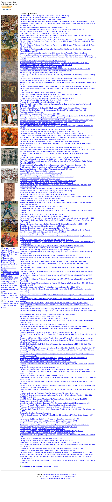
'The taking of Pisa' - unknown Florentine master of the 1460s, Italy (43, 226)
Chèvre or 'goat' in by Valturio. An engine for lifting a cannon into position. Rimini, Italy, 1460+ (57, 218)
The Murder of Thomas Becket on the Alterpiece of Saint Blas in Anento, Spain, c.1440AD (51, 133)
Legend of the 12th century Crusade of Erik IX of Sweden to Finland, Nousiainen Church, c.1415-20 (55, 69)
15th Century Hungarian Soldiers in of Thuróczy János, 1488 (49, 393)
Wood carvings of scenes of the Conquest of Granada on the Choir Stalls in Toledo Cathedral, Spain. (54, 425)
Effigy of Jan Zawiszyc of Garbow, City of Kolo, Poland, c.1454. (42, 200)
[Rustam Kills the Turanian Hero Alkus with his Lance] (9, 146)
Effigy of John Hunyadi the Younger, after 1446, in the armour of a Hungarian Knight (49, 159)
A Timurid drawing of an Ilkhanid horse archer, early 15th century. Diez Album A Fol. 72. (51, 94)
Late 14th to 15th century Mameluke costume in (43, 61)
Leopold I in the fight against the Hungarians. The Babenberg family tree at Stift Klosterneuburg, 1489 (55, 403)
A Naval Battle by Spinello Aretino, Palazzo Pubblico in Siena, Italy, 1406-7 (46, 31)
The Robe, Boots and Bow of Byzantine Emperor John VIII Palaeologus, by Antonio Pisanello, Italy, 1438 (56, 120)
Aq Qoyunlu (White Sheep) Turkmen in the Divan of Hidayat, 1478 (43, 324)
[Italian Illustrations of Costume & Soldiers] (10, 299)
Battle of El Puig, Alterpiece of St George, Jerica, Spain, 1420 (41, 73)
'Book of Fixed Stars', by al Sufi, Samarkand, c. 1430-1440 (40, 114)
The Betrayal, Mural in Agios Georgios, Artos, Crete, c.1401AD (42, 19)
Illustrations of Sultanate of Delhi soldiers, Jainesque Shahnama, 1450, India (46, 169)
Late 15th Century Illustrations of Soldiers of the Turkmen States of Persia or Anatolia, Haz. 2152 (53, 399)
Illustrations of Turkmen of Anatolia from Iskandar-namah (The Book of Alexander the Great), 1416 (54, 63)
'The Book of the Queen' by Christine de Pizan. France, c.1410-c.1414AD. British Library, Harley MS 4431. (57, 39)
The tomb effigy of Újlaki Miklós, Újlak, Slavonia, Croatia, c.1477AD (44, 318)
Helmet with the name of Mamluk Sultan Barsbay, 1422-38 (40, 102)
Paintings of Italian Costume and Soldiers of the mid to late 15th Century (45, 360)
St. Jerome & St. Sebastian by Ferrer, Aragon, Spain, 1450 (40, 179)
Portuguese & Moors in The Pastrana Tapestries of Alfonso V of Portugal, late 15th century (51, 407)
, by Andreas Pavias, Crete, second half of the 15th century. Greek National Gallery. (54, 303)
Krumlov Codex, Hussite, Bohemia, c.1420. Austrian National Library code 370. (47, 80)
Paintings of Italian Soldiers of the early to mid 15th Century (40, 92)
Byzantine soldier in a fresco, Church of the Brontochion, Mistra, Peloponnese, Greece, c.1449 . (53, 165)
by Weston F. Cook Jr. (50, 157)
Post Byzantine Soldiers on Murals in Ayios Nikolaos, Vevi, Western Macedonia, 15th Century (52, 167)
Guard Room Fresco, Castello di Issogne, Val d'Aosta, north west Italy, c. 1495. (47, 433)
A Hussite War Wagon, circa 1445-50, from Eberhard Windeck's (49, 151)
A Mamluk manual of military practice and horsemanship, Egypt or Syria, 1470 (47, 250)
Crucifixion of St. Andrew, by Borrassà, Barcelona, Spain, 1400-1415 (44, 33)
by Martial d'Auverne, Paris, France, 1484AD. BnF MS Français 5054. (53, 358)
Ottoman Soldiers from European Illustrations (35, 413)
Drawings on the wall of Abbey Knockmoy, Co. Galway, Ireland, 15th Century (47, 177)
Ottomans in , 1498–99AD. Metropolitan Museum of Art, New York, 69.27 (52, 448)
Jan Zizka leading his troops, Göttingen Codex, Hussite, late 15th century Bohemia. (48, 427)
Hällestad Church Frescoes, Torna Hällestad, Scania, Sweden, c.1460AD (45, 216)
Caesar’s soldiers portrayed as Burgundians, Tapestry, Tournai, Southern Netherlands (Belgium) (53, 261)
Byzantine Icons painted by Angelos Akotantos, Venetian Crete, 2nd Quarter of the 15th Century (53, 122)
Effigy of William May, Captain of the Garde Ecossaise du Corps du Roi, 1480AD (48, 332)
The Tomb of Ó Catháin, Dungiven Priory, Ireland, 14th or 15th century (44, 15)
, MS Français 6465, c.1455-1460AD (43, 208)
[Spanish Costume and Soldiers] (9, 30)
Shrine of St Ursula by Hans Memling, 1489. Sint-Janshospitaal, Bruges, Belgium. (48, 405)
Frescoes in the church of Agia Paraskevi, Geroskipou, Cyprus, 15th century (46, 191)
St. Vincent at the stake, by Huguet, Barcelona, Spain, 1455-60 (41, 206)
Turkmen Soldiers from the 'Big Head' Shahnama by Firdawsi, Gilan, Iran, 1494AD (49, 421)
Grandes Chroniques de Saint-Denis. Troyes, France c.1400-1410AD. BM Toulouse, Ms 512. (52, 29)
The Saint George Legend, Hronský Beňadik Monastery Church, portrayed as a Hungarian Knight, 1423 (56, 86)
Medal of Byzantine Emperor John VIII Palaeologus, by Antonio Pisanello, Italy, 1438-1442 (51, 132)
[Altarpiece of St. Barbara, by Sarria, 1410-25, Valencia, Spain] (9, 61)
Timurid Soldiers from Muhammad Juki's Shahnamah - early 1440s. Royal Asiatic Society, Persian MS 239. (57, 135)
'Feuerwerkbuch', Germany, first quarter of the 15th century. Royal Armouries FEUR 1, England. (53, 53)
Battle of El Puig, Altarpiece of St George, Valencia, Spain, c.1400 (43, 17)
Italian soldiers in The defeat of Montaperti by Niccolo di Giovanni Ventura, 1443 (57, 137)
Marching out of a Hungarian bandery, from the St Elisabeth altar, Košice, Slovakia (48, 189)
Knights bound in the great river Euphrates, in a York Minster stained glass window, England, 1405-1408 (56, 35)
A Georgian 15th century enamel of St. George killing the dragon (42, 175)
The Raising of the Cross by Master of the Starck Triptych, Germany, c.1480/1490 (48, 362)
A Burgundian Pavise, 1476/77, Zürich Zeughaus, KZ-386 (40, 316)
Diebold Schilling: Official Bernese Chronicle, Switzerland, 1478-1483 (53, 326)
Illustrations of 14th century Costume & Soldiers (59, 474)
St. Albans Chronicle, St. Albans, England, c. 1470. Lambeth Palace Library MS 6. (48, 255)
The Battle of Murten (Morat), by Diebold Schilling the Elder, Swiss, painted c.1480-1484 (57, 348)
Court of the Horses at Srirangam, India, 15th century (38, 171)
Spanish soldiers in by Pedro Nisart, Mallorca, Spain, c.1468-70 (46, 240)
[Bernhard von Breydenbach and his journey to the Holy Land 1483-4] (10, 276)
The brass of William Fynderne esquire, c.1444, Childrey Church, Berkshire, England (49, 141)
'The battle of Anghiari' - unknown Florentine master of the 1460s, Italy (44, 228)
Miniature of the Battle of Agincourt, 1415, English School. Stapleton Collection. (47, 194)
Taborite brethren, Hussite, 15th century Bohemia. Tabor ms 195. (42, 429)
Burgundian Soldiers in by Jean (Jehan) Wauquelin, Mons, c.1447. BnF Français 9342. (58, 149)
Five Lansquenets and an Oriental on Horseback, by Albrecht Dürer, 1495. (45, 423)
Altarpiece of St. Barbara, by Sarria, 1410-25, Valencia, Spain (41, 67)
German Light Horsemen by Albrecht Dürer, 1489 (37, 401)
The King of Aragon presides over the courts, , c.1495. (51, 431)
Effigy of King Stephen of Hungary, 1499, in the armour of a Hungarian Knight (47, 450)
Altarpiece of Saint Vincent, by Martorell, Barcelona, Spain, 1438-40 (43, 124)
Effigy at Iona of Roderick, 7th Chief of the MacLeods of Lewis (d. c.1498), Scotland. (49, 442)
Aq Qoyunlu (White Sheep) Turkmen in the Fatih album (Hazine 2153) (44, 214)
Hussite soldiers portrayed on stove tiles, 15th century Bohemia (41, 192)
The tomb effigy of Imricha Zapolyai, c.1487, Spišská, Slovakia (42, 375)
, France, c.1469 (52, 246)
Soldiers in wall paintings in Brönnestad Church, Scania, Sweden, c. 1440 (45, 130)
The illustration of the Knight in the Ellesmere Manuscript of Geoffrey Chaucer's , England (57, 21)
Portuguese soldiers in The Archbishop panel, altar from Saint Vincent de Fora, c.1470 (49, 248)
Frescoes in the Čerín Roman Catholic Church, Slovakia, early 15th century (46, 71)
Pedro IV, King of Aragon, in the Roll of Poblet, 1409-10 (39, 37)
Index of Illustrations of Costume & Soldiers (56, 478)
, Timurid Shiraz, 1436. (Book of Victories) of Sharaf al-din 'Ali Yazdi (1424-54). (58, 116)
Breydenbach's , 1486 (39, 367)
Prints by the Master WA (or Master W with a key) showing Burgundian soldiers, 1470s (50, 287)
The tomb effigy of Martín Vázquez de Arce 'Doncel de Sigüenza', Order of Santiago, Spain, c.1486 (54, 369)
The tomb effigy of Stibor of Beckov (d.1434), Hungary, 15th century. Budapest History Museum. (53, 108)
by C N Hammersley (56, 454)
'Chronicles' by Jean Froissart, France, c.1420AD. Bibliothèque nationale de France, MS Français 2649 (55, 78)
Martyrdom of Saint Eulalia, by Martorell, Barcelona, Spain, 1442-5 (43, 139)
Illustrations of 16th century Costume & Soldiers (58, 476)
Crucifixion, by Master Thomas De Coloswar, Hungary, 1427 (41, 96)
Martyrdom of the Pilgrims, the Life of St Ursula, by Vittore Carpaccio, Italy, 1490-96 (49, 419)
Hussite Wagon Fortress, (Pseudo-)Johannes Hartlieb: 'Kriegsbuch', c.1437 (45, 118)
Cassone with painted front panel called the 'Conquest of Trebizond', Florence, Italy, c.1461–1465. (53, 224)
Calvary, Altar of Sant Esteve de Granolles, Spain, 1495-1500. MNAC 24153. (47, 440)
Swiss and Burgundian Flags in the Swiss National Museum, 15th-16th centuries (47, 314)
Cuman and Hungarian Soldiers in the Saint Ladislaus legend (41, 173)
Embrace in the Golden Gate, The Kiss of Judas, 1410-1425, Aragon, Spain (46, 65)
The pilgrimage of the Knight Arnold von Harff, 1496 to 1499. (41, 439)
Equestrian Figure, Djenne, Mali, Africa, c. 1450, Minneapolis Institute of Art (46, 183)
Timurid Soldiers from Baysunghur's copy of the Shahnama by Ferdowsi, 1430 (47, 98)
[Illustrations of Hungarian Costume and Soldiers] (9, 81)
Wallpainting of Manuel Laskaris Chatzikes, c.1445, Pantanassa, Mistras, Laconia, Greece (51, 147)
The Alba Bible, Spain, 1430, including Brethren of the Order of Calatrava (45, 100)
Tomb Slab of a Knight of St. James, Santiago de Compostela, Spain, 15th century (48, 181)
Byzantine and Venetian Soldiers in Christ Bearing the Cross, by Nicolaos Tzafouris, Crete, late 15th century (57, 338)
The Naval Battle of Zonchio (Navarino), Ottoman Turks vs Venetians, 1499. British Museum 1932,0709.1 (56, 452)
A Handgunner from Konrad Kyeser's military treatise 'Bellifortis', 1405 (44, 27)
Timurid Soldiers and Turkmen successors (34, 293)
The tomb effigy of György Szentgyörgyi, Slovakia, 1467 (39, 234)
